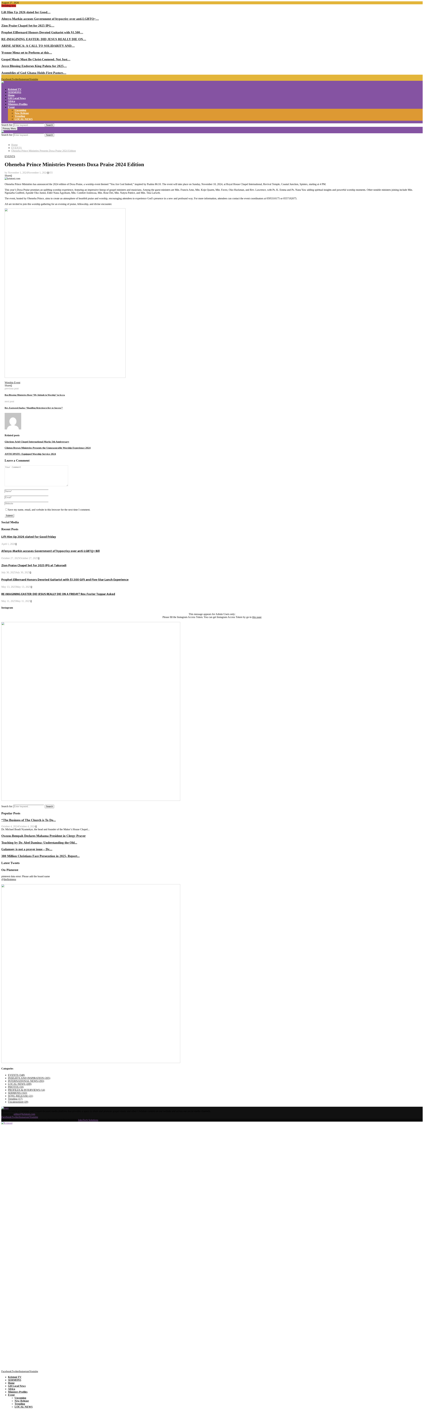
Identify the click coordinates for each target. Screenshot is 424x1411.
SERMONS (14, 92)
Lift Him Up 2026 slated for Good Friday (28, 536)
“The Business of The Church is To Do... (28, 820)
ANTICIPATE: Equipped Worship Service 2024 (30, 454)
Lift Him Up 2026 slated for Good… (26, 12)
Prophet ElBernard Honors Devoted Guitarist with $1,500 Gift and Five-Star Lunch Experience (65, 579)
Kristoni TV (15, 89)
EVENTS (10, 156)
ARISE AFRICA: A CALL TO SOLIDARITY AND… (38, 46)
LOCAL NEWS (24, 119)
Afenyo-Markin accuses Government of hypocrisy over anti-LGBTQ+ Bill (50, 551)
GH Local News (17, 98)
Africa (11, 101)
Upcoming (20, 110)
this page (257, 617)
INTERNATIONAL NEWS (26, 1081)
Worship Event (12, 382)
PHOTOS (16, 1087)
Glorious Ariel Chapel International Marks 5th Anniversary (37, 441)
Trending (20, 116)
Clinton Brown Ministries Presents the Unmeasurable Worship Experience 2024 (48, 447)
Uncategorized (18, 1101)
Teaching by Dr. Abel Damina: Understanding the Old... (39, 842)
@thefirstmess (8, 879)
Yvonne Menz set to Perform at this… (26, 52)
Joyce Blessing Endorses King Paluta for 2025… (34, 66)
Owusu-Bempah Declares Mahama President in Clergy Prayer (43, 836)
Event (11, 107)
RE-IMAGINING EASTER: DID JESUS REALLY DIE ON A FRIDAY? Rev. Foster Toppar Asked (58, 594)
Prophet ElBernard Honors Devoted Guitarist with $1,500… (42, 32)
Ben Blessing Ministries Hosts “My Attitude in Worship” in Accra (35, 395)
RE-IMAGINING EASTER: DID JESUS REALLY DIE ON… (43, 39)
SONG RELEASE (20, 1095)
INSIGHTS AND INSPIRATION (29, 1078)
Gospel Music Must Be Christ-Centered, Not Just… (35, 59)
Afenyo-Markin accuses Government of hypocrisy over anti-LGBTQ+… (50, 19)
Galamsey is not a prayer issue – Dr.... (26, 849)
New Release (22, 113)
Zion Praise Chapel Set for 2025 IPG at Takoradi (33, 565)
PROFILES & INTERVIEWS (26, 1090)
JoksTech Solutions (88, 1120)
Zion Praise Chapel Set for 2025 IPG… (27, 25)
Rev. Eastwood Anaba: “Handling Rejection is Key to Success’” (34, 408)
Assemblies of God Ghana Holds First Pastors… (33, 72)
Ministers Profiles (17, 104)
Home (11, 95)
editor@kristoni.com (24, 1114)
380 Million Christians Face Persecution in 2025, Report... (40, 856)
